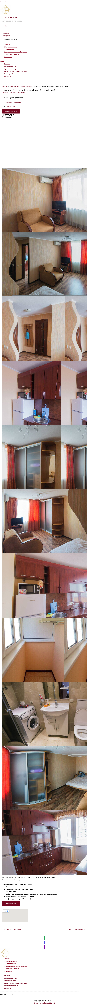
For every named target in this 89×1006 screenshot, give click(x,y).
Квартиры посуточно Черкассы (15, 52)
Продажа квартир (10, 47)
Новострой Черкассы (11, 54)
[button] (44, 61)
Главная (7, 44)
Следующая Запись (76, 929)
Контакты (8, 57)
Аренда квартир (10, 49)
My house (12, 17)
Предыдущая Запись (13, 929)
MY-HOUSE (4, 1)
